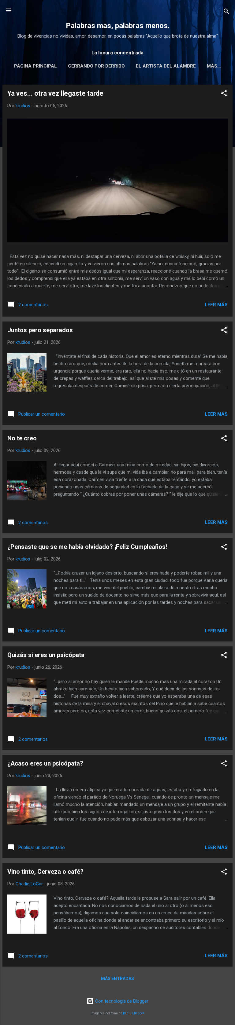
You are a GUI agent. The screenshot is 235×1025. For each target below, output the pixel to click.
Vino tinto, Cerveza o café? (45, 871)
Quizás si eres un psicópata (45, 655)
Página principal (35, 66)
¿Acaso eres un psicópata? (45, 763)
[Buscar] (226, 12)
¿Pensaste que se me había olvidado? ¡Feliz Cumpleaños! (87, 546)
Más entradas (117, 978)
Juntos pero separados (40, 330)
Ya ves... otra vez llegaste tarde (55, 93)
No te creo (22, 438)
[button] (224, 94)
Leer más (216, 304)
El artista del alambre (166, 66)
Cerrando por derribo (96, 66)
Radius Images (134, 1013)
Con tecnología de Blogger (121, 1001)
